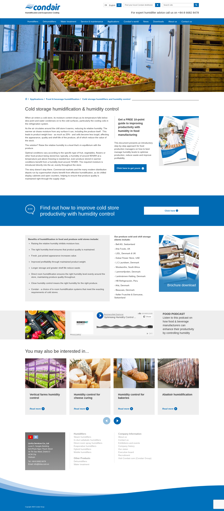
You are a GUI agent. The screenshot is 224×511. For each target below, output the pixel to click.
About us (172, 21)
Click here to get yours (129, 168)
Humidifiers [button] (32, 21)
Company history (126, 446)
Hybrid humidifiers (82, 449)
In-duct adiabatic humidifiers (87, 440)
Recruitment (124, 455)
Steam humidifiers (82, 437)
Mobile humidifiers (82, 452)
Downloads (158, 21)
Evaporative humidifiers (85, 446)
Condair (42, 6)
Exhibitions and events (129, 443)
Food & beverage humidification (63, 99)
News (146, 21)
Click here (170, 210)
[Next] (117, 420)
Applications (36, 99)
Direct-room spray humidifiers (88, 443)
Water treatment (68, 21)
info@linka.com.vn (41, 464)
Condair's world (131, 21)
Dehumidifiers (49, 21)
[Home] (26, 99)
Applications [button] (113, 21)
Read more (35, 408)
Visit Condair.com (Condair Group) (134, 458)
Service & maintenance (92, 21)
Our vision (123, 449)
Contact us (186, 21)
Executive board (126, 452)
